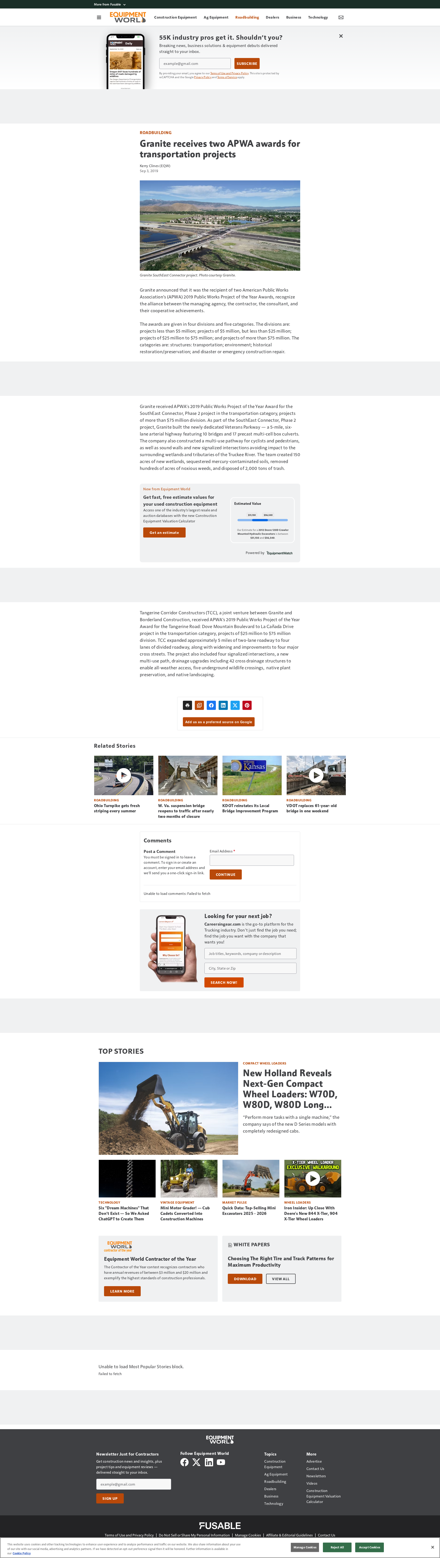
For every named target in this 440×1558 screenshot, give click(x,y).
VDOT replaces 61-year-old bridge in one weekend (311, 808)
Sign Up (110, 1498)
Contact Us (326, 1535)
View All (280, 1279)
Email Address (222, 851)
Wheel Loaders (297, 1202)
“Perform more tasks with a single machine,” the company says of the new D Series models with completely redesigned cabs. (291, 1124)
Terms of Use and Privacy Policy (229, 73)
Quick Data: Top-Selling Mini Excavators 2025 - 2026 (249, 1210)
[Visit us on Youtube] (221, 1461)
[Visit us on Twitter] (196, 1461)
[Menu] (99, 17)
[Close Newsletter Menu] (341, 36)
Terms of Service (227, 77)
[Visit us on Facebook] (184, 1461)
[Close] (433, 1547)
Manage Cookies (248, 1535)
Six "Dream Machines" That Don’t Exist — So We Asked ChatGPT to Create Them (124, 1213)
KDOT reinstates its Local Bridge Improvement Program (250, 808)
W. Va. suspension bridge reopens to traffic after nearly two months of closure (186, 811)
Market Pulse (234, 1202)
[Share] (211, 705)
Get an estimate (164, 532)
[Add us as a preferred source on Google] (199, 705)
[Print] (187, 705)
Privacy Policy (203, 77)
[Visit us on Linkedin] (209, 1461)
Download (245, 1279)
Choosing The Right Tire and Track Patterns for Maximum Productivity (281, 1261)
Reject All (337, 1547)
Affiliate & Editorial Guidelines (289, 1535)
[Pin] (247, 705)
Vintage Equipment (177, 1202)
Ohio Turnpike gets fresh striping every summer (117, 808)
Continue (226, 874)
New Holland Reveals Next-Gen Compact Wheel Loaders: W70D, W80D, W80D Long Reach (290, 1089)
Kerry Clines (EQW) (155, 165)
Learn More (122, 1291)
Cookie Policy (22, 1553)
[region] (220, 1547)
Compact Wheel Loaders (264, 1063)
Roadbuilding (155, 132)
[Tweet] (235, 705)
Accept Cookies (369, 1547)
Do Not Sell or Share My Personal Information (194, 1535)
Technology (109, 1202)
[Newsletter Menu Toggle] (341, 17)
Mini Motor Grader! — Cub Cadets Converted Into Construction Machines (185, 1213)
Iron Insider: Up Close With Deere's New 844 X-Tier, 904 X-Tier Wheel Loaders (311, 1213)
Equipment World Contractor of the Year (150, 1259)
